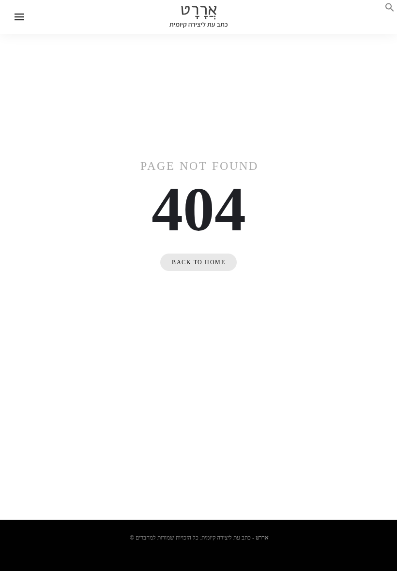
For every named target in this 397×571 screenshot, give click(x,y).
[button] (390, 9)
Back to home (198, 262)
